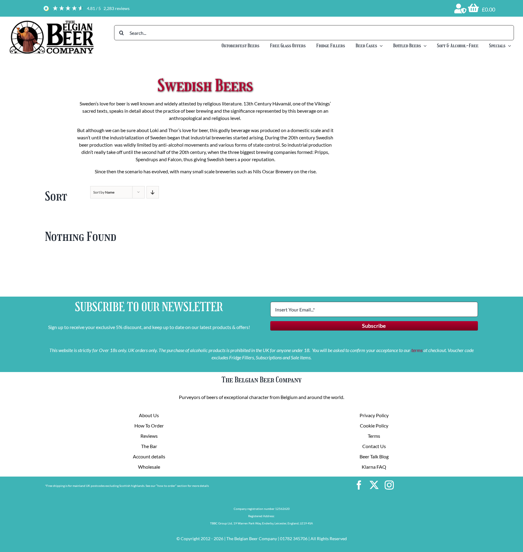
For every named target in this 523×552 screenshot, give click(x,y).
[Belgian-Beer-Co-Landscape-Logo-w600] (51, 22)
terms (417, 350)
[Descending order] (153, 192)
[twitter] (374, 485)
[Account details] (460, 8)
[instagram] (389, 485)
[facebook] (358, 485)
